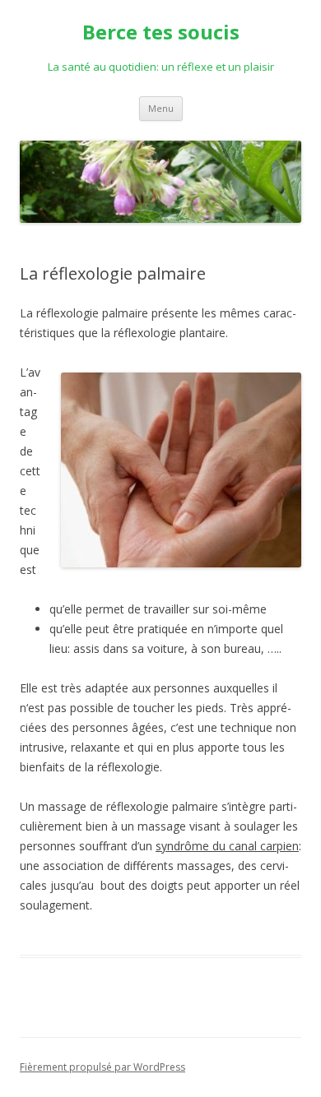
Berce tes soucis (161, 32)
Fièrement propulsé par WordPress (102, 1067)
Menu (161, 108)
